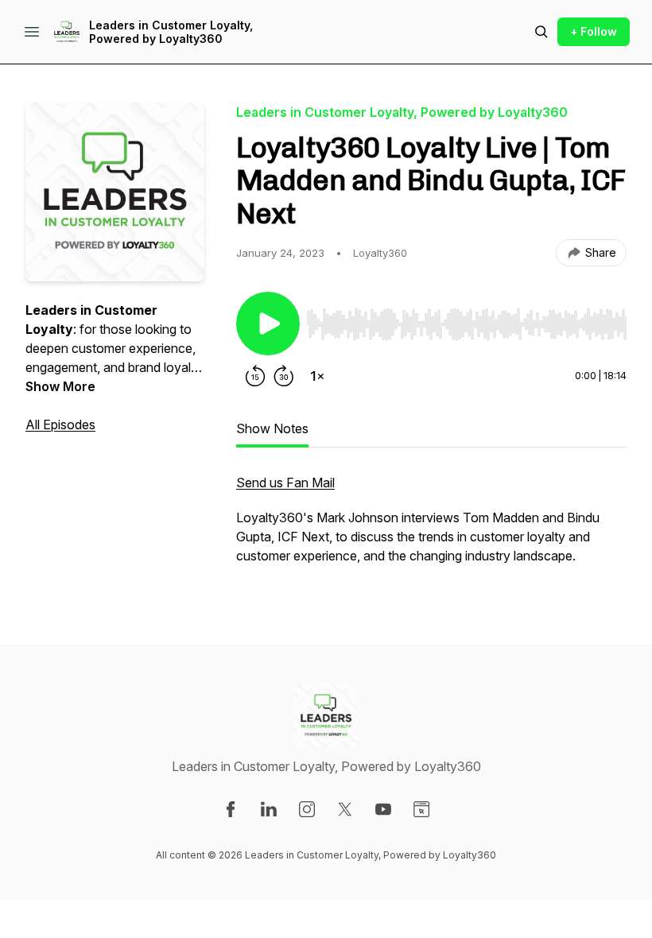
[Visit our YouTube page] (383, 809)
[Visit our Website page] (421, 809)
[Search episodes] (541, 31)
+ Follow (593, 31)
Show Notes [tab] (272, 428)
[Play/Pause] (268, 323)
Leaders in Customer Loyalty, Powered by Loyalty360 (171, 32)
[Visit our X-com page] (345, 809)
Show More (60, 386)
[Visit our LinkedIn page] (269, 809)
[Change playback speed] (317, 376)
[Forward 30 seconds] (284, 376)
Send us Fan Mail (285, 482)
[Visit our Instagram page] (307, 809)
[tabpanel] (431, 527)
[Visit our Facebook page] (231, 809)
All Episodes (60, 424)
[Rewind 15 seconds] (255, 376)
